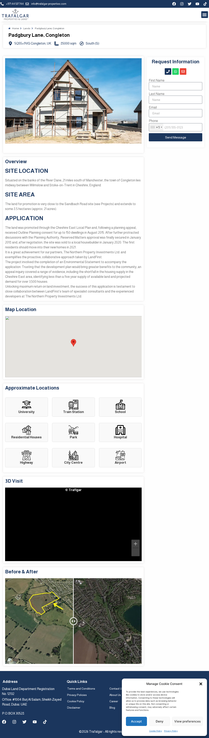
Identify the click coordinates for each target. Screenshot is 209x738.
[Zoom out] (135, 552)
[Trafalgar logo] (15, 14)
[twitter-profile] (189, 4)
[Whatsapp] (175, 71)
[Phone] (168, 71)
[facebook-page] (174, 4)
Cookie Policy (155, 731)
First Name (157, 80)
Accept (136, 721)
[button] (201, 684)
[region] (73, 524)
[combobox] (156, 127)
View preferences (187, 721)
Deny (159, 721)
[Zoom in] (135, 544)
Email (153, 107)
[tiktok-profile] (205, 4)
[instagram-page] (182, 4)
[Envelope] (183, 71)
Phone (153, 121)
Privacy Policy (171, 731)
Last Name (157, 94)
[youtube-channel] (197, 4)
